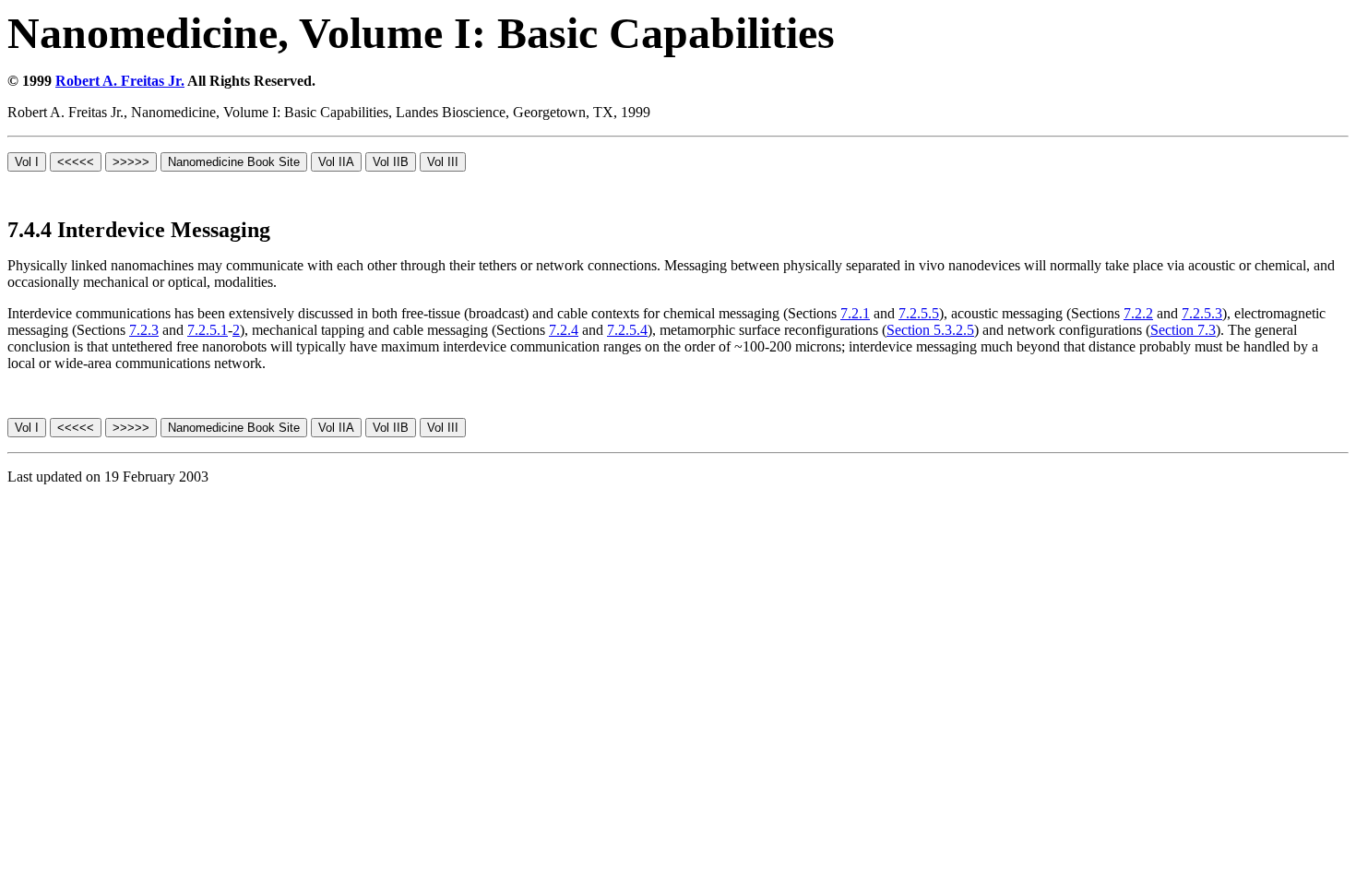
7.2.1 (855, 313)
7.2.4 (563, 330)
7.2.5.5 (918, 313)
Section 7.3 (1183, 330)
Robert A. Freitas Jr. (119, 81)
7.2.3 (144, 330)
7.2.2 (1138, 313)
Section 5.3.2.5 (930, 330)
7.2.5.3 (1202, 313)
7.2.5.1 (207, 330)
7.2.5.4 (627, 330)
